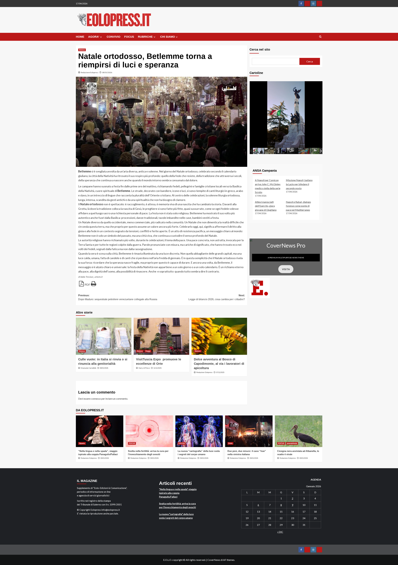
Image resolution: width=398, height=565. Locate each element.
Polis (230, 443)
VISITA (286, 268)
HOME (80, 36)
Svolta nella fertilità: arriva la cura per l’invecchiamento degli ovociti (177, 505)
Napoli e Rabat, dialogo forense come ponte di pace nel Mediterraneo (298, 205)
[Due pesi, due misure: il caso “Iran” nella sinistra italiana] (249, 431)
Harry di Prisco (144, 368)
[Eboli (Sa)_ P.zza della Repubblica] (258, 151)
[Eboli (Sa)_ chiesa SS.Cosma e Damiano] (269, 151)
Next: (216, 297)
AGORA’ (93, 36)
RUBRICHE (145, 36)
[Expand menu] (101, 37)
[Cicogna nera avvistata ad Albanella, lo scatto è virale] (298, 431)
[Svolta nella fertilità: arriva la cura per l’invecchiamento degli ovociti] (149, 431)
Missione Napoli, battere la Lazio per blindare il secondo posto (299, 184)
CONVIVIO (113, 36)
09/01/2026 (104, 458)
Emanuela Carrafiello (88, 368)
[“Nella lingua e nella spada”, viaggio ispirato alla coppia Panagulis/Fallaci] (99, 431)
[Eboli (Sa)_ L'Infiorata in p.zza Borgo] (303, 151)
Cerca (309, 61)
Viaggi (147, 351)
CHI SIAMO (167, 36)
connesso (96, 398)
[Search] (320, 37)
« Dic (280, 531)
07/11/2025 (220, 372)
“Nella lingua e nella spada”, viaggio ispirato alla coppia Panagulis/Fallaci (178, 493)
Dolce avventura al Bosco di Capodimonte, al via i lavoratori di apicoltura (219, 364)
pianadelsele (292, 443)
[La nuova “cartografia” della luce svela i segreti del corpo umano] (199, 431)
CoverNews (213, 559)
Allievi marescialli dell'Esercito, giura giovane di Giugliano (266, 205)
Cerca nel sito (260, 49)
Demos (82, 50)
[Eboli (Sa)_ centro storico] (281, 151)
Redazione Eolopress (89, 72)
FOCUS (129, 36)
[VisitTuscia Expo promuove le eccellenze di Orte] (161, 336)
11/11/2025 (157, 368)
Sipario (82, 443)
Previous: (117, 297)
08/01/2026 (107, 72)
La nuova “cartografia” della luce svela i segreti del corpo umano (176, 516)
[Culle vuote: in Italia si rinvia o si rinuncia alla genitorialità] (103, 336)
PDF (87, 284)
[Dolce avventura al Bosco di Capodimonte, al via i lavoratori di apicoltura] (219, 336)
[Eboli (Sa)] (315, 151)
